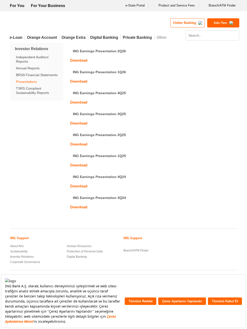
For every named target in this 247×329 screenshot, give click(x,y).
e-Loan (16, 37)
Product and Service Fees (176, 5)
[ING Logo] (49, 25)
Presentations (26, 82)
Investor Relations (22, 256)
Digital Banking (104, 37)
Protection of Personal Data (85, 251)
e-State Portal (135, 5)
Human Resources (79, 246)
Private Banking (137, 37)
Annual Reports (28, 68)
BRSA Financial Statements (37, 75)
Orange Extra (74, 37)
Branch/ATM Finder (222, 5)
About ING (17, 246)
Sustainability (19, 251)
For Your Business (48, 6)
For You (17, 6)
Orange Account (42, 37)
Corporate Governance (25, 262)
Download (78, 60)
